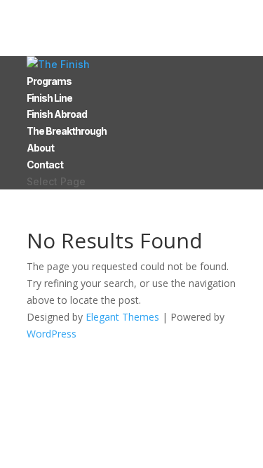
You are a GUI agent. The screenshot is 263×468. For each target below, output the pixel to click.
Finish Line (49, 98)
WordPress (51, 333)
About (40, 148)
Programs (49, 81)
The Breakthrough (67, 131)
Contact (45, 165)
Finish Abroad (57, 114)
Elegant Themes (122, 316)
